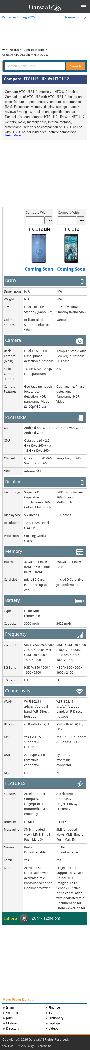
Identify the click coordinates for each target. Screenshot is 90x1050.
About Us (7, 1046)
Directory (13, 1028)
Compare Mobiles (34, 49)
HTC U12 (71, 229)
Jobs (9, 1018)
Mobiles (14, 49)
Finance (54, 1007)
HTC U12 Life (39, 229)
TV (50, 1013)
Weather (12, 1013)
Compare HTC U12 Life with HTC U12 (25, 54)
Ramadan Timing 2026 (18, 17)
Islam (10, 1007)
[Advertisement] (45, 171)
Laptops (54, 1023)
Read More (13, 135)
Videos (53, 1028)
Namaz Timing (75, 17)
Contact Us (45, 1046)
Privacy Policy (26, 1046)
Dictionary (56, 1018)
